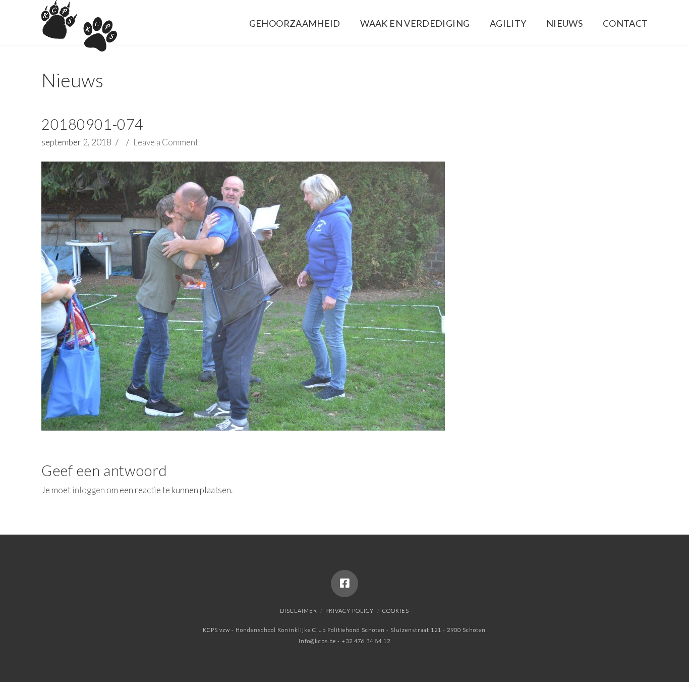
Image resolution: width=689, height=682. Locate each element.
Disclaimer (298, 610)
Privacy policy (349, 610)
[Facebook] (344, 583)
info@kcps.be (317, 641)
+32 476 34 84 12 (365, 641)
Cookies (395, 610)
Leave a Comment (165, 142)
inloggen (88, 490)
